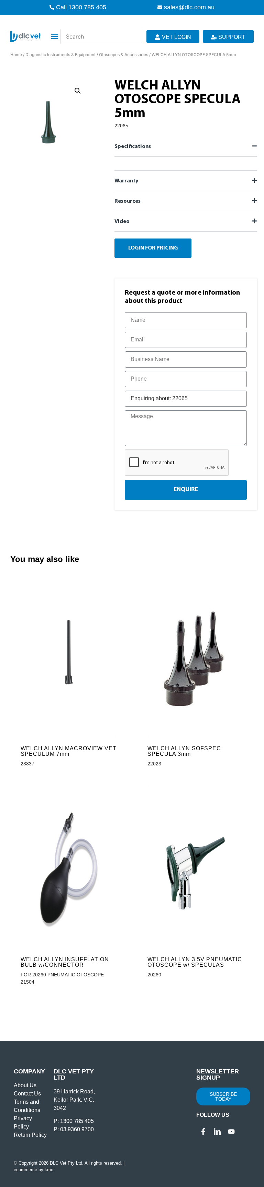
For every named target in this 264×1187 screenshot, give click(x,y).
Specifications (132, 146)
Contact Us (27, 1093)
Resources (127, 201)
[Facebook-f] (203, 1131)
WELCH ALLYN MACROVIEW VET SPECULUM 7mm (69, 751)
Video (122, 221)
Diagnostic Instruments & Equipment (60, 54)
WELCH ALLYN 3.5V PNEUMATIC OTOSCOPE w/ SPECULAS (194, 962)
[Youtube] (231, 1131)
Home (16, 54)
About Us (25, 1085)
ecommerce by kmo (33, 1169)
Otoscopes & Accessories (123, 54)
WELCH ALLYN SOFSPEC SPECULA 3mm (184, 751)
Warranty (126, 181)
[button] (54, 36)
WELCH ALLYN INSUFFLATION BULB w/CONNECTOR (65, 962)
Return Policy (30, 1135)
